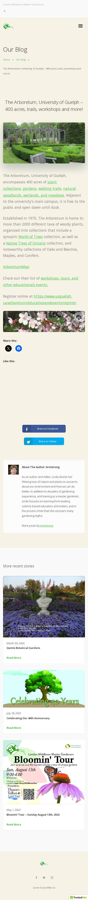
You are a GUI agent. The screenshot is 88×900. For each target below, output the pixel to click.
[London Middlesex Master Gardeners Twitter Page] (44, 878)
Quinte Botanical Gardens (23, 648)
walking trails (49, 188)
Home (6, 59)
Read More (14, 658)
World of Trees (30, 236)
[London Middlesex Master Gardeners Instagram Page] (51, 878)
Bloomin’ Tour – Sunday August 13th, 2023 (33, 814)
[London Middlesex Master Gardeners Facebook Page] (36, 878)
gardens (29, 188)
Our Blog (21, 59)
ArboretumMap (16, 266)
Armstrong (46, 525)
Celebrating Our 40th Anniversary (28, 718)
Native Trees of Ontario (26, 243)
